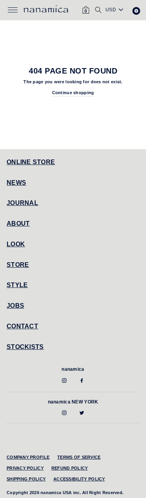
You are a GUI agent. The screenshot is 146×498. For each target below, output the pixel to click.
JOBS (15, 305)
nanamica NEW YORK (73, 402)
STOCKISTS (25, 347)
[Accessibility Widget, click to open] (136, 11)
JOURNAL (22, 203)
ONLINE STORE (31, 162)
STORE (18, 264)
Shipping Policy (26, 479)
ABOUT (18, 223)
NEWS (16, 182)
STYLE (17, 285)
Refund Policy (69, 468)
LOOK (16, 244)
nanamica (73, 369)
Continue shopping (73, 92)
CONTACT (22, 326)
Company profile (28, 457)
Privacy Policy (25, 468)
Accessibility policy (79, 479)
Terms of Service (78, 457)
